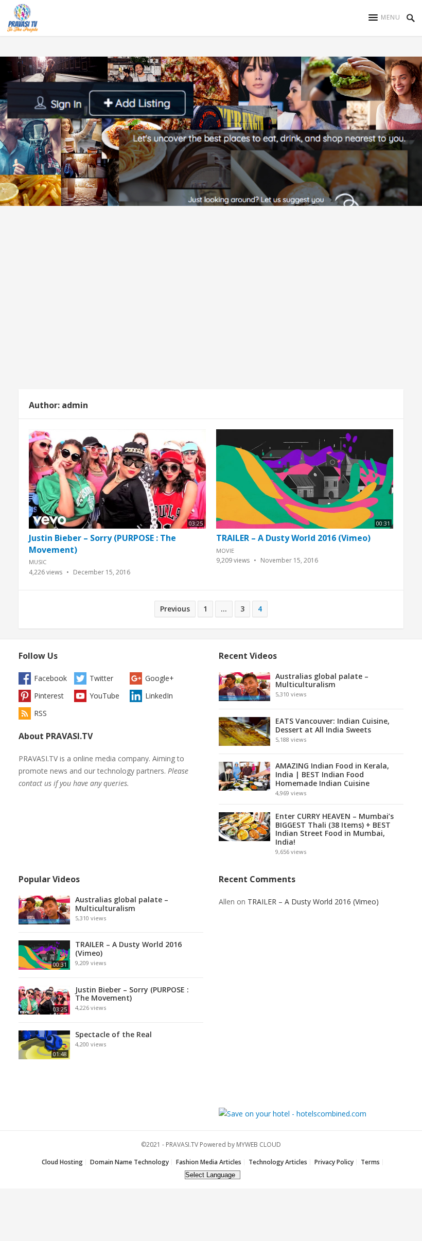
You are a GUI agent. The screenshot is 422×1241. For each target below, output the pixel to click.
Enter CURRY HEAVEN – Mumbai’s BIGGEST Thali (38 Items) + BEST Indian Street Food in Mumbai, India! (334, 829)
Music (37, 562)
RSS (40, 713)
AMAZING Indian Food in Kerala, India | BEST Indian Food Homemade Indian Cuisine (332, 774)
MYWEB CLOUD (258, 1144)
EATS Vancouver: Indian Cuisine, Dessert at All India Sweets (332, 725)
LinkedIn (159, 696)
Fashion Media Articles (208, 1162)
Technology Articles (278, 1162)
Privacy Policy (334, 1162)
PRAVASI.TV (182, 1144)
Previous (175, 609)
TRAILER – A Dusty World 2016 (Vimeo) (293, 538)
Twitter (101, 678)
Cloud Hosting (62, 1162)
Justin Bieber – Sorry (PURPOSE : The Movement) (132, 994)
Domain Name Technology (129, 1162)
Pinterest (49, 696)
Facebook (50, 678)
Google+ (159, 678)
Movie (225, 550)
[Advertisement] (211, 301)
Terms (370, 1162)
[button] (384, 17)
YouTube (104, 696)
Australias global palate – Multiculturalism (321, 680)
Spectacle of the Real (113, 1034)
